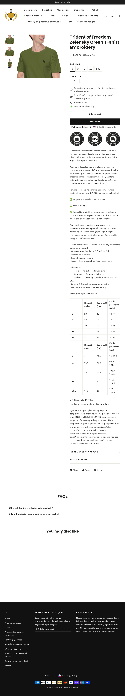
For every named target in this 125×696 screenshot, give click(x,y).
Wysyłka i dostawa (13, 648)
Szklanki (66, 15)
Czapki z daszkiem (33, 15)
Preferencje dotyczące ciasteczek (14, 634)
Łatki (70, 21)
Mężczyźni (79, 9)
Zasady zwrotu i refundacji (16, 661)
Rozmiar (75, 64)
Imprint (8, 665)
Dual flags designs (86, 21)
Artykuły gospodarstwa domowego (44, 21)
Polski (47, 675)
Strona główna (30, 9)
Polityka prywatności (14, 639)
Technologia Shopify (71, 687)
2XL (98, 68)
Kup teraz (95, 121)
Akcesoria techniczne (88, 15)
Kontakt (8, 618)
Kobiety (95, 9)
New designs (63, 9)
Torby (53, 15)
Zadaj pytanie (78, 459)
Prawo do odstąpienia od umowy (16, 655)
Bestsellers (47, 9)
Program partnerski (13, 623)
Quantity (75, 76)
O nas (7, 627)
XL (90, 68)
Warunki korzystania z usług (17, 644)
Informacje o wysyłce (84, 452)
